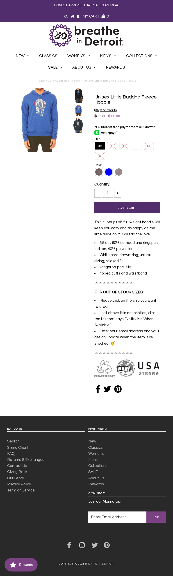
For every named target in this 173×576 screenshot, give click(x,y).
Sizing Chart (17, 448)
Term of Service (21, 490)
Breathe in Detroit (99, 564)
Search (13, 441)
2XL (100, 156)
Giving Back (17, 472)
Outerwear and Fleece (64, 80)
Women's (76, 56)
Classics (48, 56)
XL (148, 146)
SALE (53, 67)
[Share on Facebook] (98, 391)
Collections (139, 56)
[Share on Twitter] (107, 391)
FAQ (11, 454)
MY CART (96, 16)
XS (100, 146)
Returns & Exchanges (25, 460)
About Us (81, 67)
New (20, 56)
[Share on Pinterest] (118, 391)
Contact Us (17, 466)
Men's (106, 56)
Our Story (15, 478)
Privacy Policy (19, 484)
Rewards (115, 67)
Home (40, 80)
